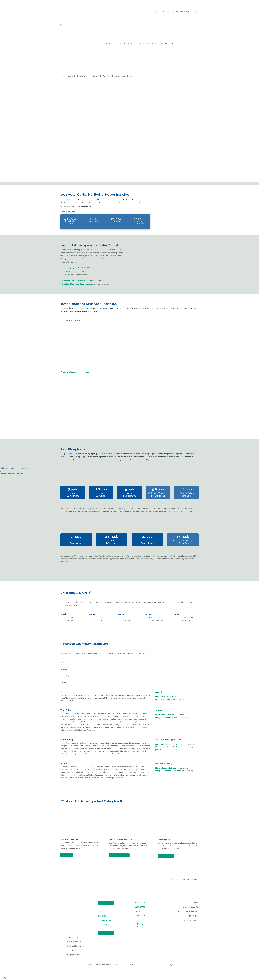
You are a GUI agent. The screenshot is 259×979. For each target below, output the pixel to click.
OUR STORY (102, 916)
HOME (100, 912)
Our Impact (135, 44)
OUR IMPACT (103, 925)
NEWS (137, 911)
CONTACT (154, 12)
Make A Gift (106, 903)
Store (156, 44)
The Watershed (122, 44)
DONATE (196, 12)
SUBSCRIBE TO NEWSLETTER (181, 12)
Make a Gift (166, 855)
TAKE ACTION (140, 903)
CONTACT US (140, 916)
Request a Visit (119, 855)
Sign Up (67, 855)
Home (102, 44)
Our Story (109, 44)
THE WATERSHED (104, 920)
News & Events (166, 44)
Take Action (147, 44)
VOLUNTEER (164, 12)
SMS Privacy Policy (145, 965)
